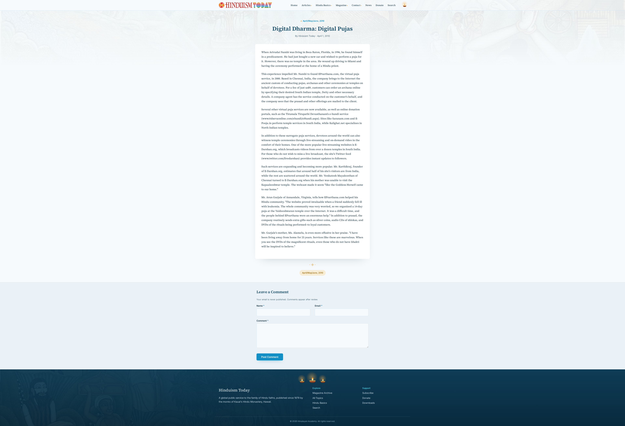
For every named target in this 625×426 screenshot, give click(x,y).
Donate (380, 5)
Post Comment (269, 357)
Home (294, 5)
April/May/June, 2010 (312, 273)
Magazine (342, 5)
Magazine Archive (322, 393)
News (368, 5)
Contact (356, 5)
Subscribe (367, 393)
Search (392, 5)
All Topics (317, 398)
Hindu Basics (324, 5)
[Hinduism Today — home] (245, 5)
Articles (307, 5)
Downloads (368, 402)
